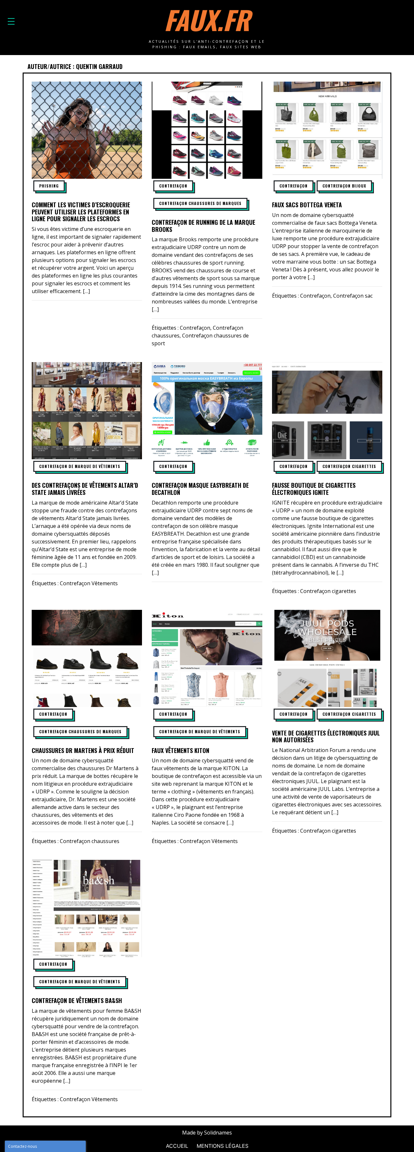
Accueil (177, 1146)
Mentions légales (222, 1146)
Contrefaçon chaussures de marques (200, 203)
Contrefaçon (173, 185)
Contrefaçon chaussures (89, 841)
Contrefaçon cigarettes (349, 466)
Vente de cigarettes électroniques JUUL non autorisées (326, 736)
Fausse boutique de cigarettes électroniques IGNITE (313, 488)
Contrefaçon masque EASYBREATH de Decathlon (200, 488)
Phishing (49, 185)
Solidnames (218, 1132)
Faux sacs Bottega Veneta (307, 204)
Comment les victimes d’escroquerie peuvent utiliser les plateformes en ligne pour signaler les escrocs (81, 211)
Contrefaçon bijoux (344, 185)
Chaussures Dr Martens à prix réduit (83, 750)
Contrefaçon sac (353, 295)
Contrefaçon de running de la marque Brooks (203, 226)
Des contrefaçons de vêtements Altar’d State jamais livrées (85, 488)
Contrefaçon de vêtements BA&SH (77, 1000)
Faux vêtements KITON (180, 750)
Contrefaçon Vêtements (89, 583)
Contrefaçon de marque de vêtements (79, 466)
